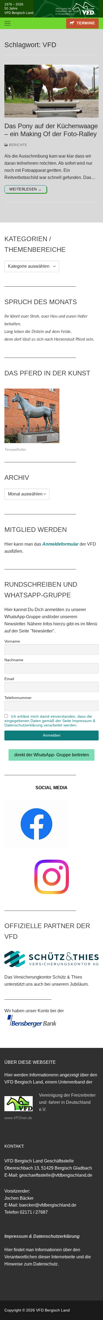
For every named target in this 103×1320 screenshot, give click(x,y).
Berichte (17, 145)
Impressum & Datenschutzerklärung (42, 1236)
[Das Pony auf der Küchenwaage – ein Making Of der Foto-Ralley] (51, 91)
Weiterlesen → (25, 189)
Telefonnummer (18, 697)
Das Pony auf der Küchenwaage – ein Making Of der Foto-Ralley (51, 130)
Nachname (13, 660)
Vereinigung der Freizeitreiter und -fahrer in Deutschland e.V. (67, 1102)
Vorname (12, 641)
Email (9, 679)
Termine (85, 23)
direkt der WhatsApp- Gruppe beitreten (51, 754)
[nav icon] (7, 23)
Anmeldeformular (60, 544)
